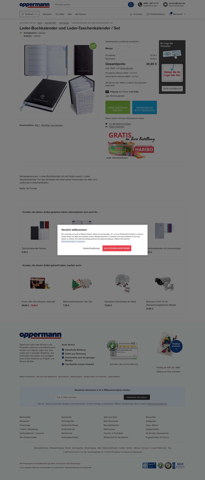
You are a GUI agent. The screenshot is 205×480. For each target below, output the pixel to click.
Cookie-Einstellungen (91, 248)
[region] (102, 240)
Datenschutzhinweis (68, 241)
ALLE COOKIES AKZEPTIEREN (117, 248)
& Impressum (80, 241)
